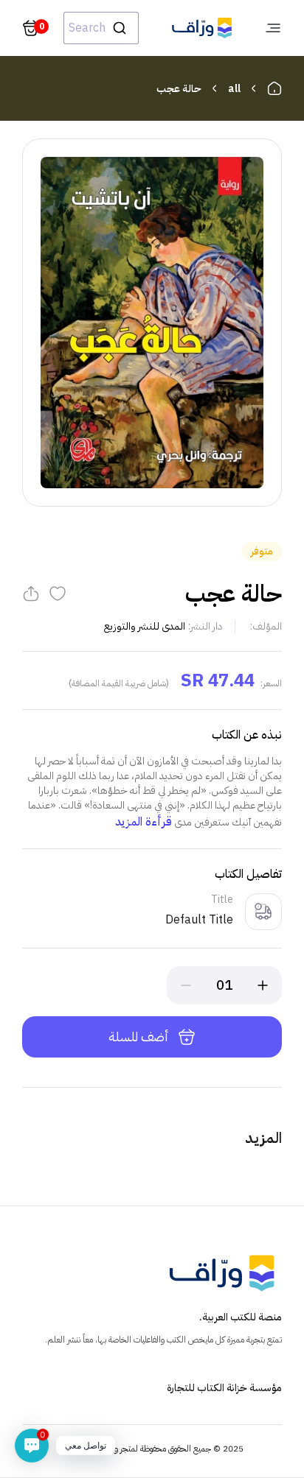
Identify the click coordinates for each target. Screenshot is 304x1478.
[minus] (186, 985)
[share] (31, 593)
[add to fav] (57, 593)
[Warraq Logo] (201, 28)
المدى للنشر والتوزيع (144, 626)
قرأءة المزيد (143, 822)
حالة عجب (178, 88)
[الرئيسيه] (274, 88)
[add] (262, 985)
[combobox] (101, 28)
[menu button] (273, 28)
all (234, 88)
